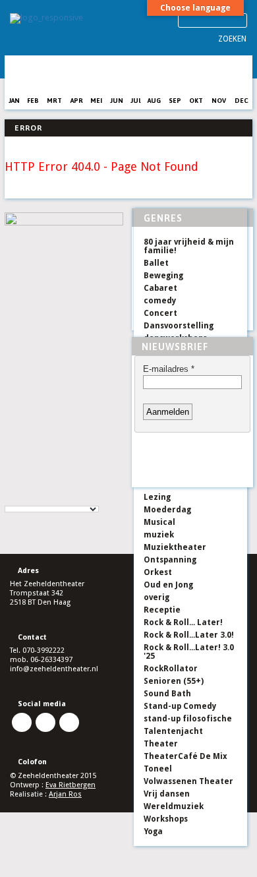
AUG (154, 100)
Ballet (156, 263)
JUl (135, 100)
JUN (116, 100)
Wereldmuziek (174, 806)
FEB (33, 100)
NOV (219, 100)
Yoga (153, 831)
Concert (160, 313)
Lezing (157, 497)
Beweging (163, 275)
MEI (96, 100)
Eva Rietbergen (70, 785)
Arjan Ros (65, 794)
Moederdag (167, 509)
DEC (241, 100)
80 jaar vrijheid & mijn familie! (189, 246)
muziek (159, 534)
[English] (24, 499)
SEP (175, 100)
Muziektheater (175, 547)
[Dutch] (10, 499)
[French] (37, 499)
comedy (160, 300)
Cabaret (160, 288)
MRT (54, 100)
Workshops (166, 819)
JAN (14, 100)
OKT (196, 100)
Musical (159, 522)
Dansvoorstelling (179, 325)
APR (77, 100)
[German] (50, 499)
